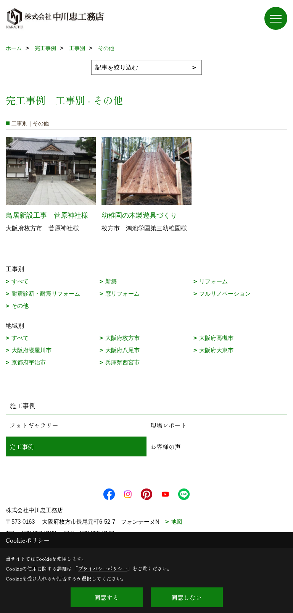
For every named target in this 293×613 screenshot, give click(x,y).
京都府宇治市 (28, 362)
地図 (176, 521)
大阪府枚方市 (122, 338)
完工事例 (22, 446)
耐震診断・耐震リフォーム (45, 293)
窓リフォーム (122, 293)
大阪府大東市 (216, 350)
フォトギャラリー (34, 425)
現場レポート (168, 425)
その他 (20, 305)
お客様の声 (165, 446)
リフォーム (213, 281)
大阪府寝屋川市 (31, 350)
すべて (20, 281)
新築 (111, 281)
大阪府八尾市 (122, 350)
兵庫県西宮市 (122, 362)
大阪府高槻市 (216, 338)
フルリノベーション (225, 293)
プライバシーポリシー (102, 568)
